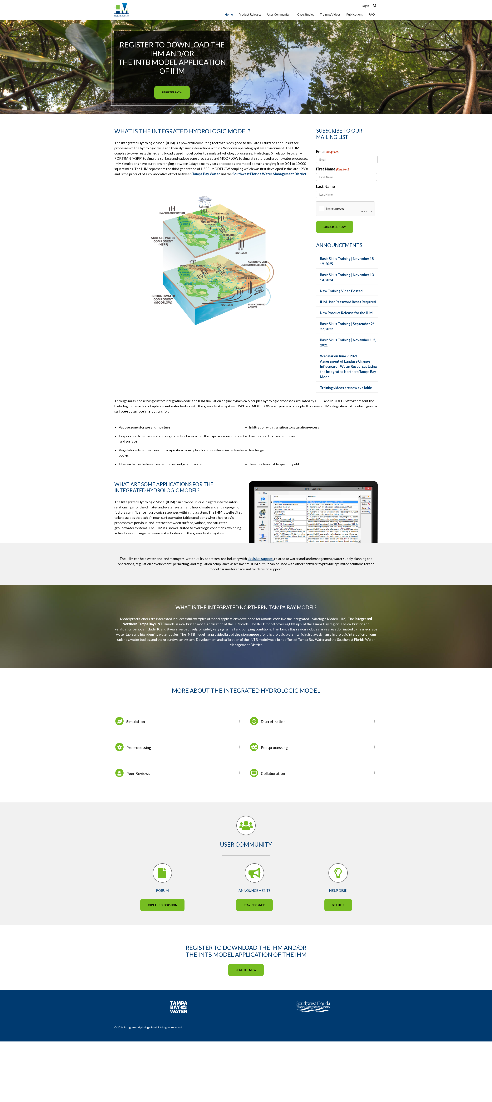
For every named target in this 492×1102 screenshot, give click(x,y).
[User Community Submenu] (291, 14)
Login (365, 5)
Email (327, 151)
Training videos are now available (346, 388)
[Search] (375, 5)
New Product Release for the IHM (346, 313)
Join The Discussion (162, 905)
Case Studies (305, 14)
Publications (354, 14)
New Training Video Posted (341, 291)
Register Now (172, 92)
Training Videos (330, 14)
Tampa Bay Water (206, 174)
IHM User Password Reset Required (348, 302)
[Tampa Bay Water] (178, 1007)
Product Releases (250, 14)
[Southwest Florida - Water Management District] (313, 1006)
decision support (261, 558)
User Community (278, 14)
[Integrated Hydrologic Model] (121, 9)
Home (228, 14)
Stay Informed (254, 905)
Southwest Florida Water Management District (269, 174)
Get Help (338, 905)
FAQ (372, 14)
